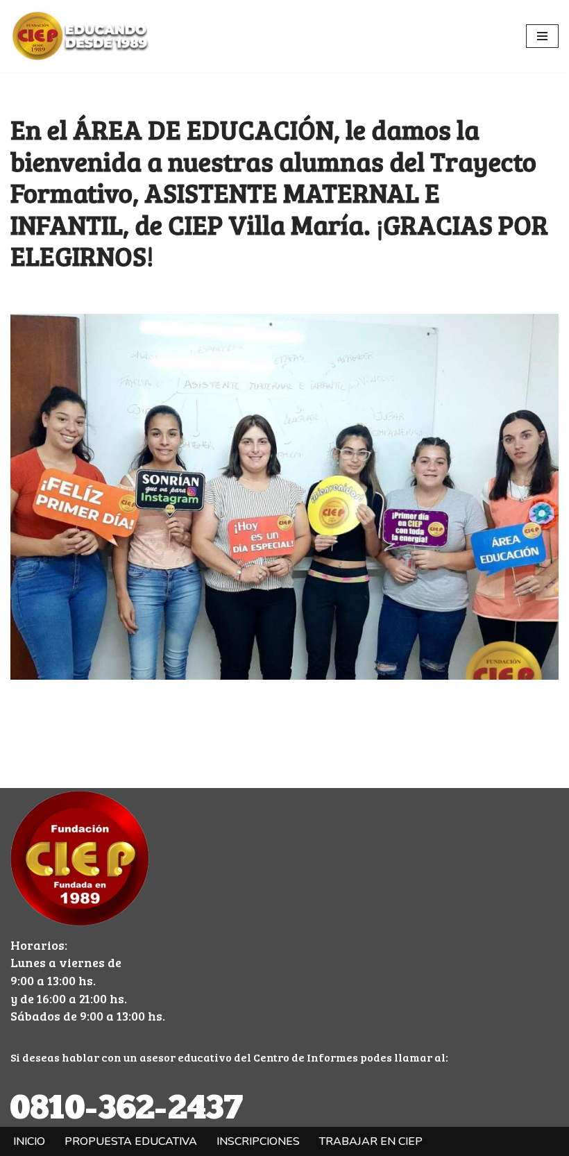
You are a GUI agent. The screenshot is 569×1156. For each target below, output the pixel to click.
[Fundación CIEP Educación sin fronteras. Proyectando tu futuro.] (79, 36)
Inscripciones (258, 1141)
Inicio (29, 1141)
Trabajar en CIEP (371, 1141)
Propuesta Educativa (131, 1141)
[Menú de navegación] (542, 36)
